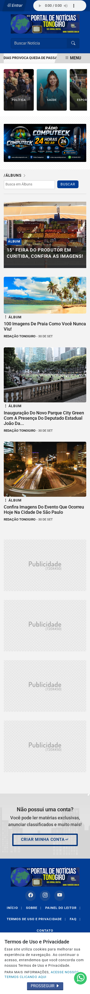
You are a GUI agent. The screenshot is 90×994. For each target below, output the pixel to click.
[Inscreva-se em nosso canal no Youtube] (59, 895)
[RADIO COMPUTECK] (45, 142)
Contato (45, 930)
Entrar (16, 5)
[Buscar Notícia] (73, 43)
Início (14, 908)
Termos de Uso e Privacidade (36, 919)
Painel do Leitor (62, 908)
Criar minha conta (43, 839)
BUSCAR (67, 184)
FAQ (75, 919)
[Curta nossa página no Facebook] (30, 895)
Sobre (33, 908)
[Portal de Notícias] (45, 23)
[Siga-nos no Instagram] (45, 895)
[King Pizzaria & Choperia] (45, 565)
